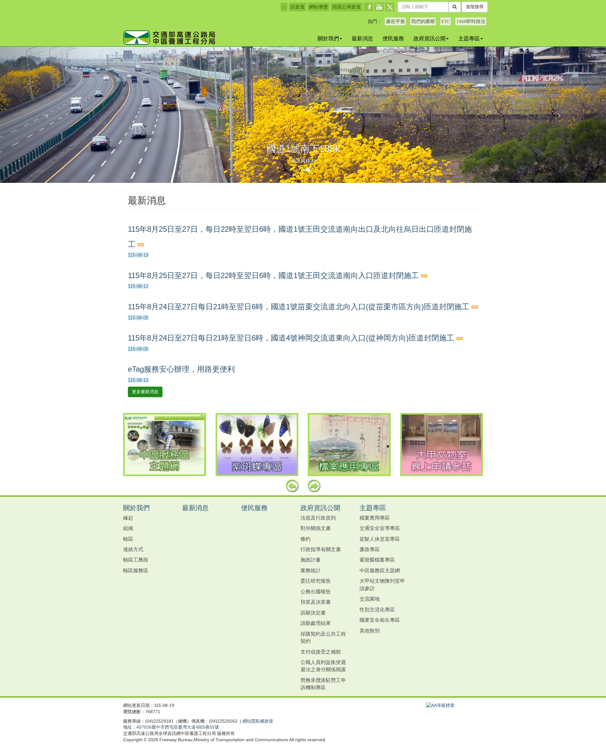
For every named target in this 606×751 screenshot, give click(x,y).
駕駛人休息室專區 (379, 539)
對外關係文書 (315, 528)
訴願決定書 (313, 612)
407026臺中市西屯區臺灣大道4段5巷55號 (177, 727)
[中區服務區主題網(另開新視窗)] (165, 445)
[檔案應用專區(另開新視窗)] (349, 445)
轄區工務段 (135, 559)
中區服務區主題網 (379, 570)
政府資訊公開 (429, 38)
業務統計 (310, 570)
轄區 (128, 539)
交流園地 (369, 599)
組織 (128, 528)
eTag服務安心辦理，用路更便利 (181, 369)
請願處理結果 (315, 623)
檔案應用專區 (374, 518)
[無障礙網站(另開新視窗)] (440, 705)
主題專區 (469, 38)
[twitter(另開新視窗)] (390, 7)
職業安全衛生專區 (379, 620)
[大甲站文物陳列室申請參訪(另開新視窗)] (442, 445)
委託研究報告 (315, 581)
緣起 (128, 518)
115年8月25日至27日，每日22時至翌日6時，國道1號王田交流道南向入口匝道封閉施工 (274, 275)
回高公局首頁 (346, 6)
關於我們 (328, 38)
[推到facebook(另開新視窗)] (368, 7)
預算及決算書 (315, 602)
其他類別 (369, 630)
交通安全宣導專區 (379, 528)
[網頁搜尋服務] (455, 7)
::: (284, 6)
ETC (445, 21)
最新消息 (362, 38)
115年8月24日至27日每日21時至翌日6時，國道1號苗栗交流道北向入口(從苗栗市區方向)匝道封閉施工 (300, 306)
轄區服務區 (135, 570)
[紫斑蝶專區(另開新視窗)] (257, 445)
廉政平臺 (395, 21)
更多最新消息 (145, 391)
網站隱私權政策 (257, 721)
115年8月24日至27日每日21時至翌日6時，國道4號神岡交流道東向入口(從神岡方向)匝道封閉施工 (292, 338)
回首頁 (297, 6)
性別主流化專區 (377, 609)
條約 (305, 539)
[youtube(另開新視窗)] (379, 7)
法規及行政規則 (318, 518)
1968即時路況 (470, 21)
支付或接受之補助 (320, 652)
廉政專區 (369, 549)
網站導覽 (318, 6)
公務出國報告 (315, 591)
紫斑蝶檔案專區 (377, 559)
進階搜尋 (475, 6)
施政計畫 (310, 559)
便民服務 (393, 38)
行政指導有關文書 (320, 549)
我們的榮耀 (423, 21)
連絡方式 (133, 549)
